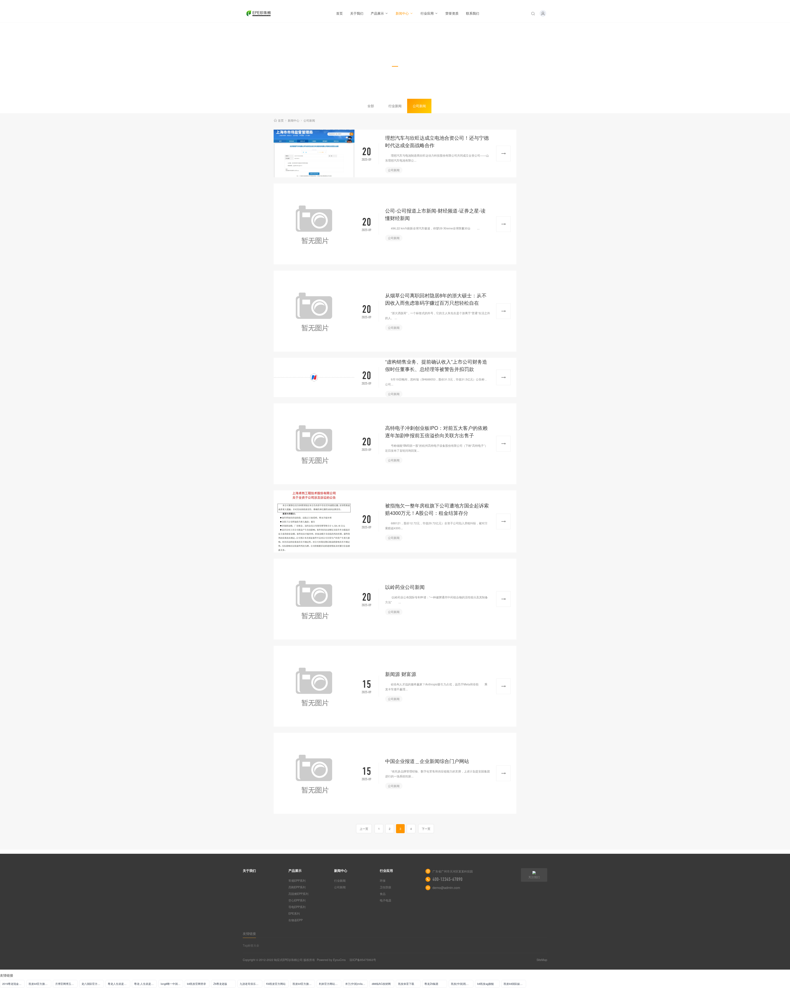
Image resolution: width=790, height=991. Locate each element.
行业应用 (427, 13)
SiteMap (542, 960)
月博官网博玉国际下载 (66, 984)
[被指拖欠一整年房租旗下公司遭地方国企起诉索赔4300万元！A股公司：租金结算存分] (314, 521)
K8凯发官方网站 (276, 984)
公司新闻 (419, 106)
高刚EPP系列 (297, 887)
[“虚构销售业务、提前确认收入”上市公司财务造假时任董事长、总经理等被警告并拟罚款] (314, 377)
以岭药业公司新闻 (405, 586)
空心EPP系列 (297, 900)
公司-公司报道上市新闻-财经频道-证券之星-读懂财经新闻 (435, 214)
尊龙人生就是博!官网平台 (119, 984)
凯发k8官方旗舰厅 (39, 984)
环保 (383, 880)
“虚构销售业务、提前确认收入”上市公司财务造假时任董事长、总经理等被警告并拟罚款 (436, 365)
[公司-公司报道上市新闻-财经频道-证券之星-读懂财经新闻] (314, 224)
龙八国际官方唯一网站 (92, 984)
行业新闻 (395, 106)
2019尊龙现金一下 (13, 984)
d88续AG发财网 (381, 984)
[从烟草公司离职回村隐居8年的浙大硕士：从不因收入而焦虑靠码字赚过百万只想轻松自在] (314, 311)
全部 (370, 106)
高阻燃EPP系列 (298, 894)
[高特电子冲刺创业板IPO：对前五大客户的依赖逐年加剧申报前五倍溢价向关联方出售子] (314, 443)
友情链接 (249, 933)
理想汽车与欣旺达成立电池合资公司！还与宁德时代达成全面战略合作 (437, 141)
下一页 (426, 829)
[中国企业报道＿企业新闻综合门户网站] (314, 773)
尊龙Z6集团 (431, 984)
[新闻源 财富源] (314, 686)
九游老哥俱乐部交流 (251, 984)
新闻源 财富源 (400, 673)
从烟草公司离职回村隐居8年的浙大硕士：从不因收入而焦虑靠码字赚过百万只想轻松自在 (436, 299)
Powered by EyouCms (331, 960)
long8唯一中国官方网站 (172, 984)
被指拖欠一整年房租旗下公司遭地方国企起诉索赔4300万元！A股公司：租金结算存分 (437, 509)
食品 (383, 894)
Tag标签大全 (251, 945)
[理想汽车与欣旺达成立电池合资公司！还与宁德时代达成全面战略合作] (314, 153)
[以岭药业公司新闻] (314, 599)
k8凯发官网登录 (196, 984)
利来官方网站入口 (329, 984)
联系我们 (472, 13)
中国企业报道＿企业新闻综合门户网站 (427, 760)
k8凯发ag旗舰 (485, 984)
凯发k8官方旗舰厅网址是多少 (304, 984)
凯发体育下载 (406, 984)
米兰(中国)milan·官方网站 (356, 984)
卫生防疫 (385, 887)
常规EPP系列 (297, 880)
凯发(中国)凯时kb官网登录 (462, 984)
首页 (339, 13)
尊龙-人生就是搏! (144, 984)
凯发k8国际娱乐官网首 (515, 984)
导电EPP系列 (297, 907)
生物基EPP (295, 920)
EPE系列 (294, 913)
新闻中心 (402, 13)
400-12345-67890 (447, 879)
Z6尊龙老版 (220, 984)
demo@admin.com (446, 887)
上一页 (364, 829)
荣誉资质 (452, 13)
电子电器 (385, 900)
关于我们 (356, 13)
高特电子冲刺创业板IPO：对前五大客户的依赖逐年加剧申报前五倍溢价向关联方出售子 (436, 431)
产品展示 (377, 13)
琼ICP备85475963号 (363, 960)
